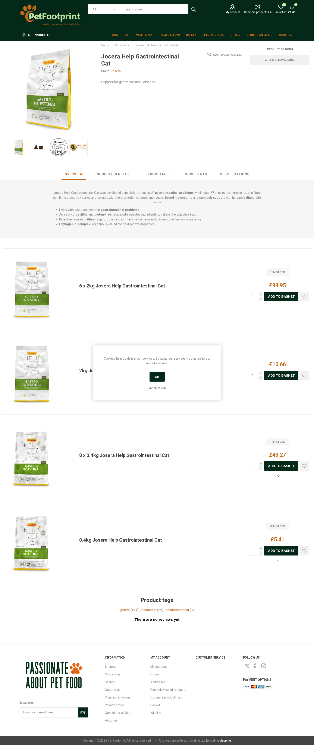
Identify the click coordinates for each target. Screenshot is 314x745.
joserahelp (148, 610)
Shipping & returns (118, 697)
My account (233, 12)
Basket (155, 705)
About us (111, 720)
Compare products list (258, 12)
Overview (74, 174)
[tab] (74, 174)
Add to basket (281, 296)
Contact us (112, 674)
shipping (225, 740)
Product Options (280, 49)
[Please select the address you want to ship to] (277, 307)
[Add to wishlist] (304, 296)
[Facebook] (255, 665)
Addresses (158, 682)
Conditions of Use (117, 713)
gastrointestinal (177, 610)
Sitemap (110, 667)
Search (193, 9)
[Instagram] (263, 665)
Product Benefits (113, 174)
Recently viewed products (168, 690)
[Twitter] (247, 666)
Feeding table (157, 174)
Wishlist (155, 713)
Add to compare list (227, 54)
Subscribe (83, 712)
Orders (155, 674)
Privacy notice (115, 705)
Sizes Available (282, 59)
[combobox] (154, 9)
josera (125, 610)
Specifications (234, 174)
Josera (116, 71)
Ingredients (195, 174)
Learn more (157, 387)
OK (157, 377)
